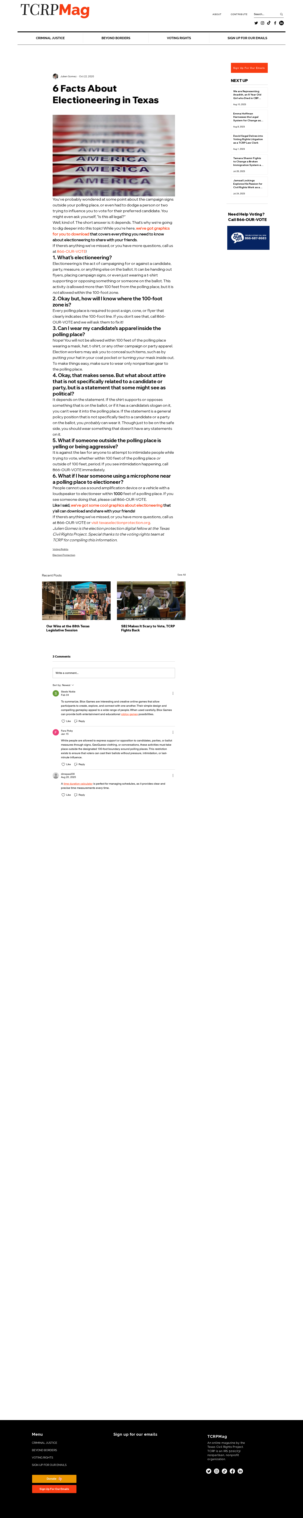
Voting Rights (60, 549)
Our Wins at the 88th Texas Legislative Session (68, 628)
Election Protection (64, 555)
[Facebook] (275, 23)
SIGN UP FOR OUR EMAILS (43, 1465)
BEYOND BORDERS (43, 1450)
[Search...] (281, 14)
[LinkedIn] (281, 23)
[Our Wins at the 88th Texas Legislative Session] (76, 600)
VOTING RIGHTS (42, 1457)
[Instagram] (262, 23)
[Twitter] (256, 23)
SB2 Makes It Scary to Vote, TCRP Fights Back (148, 628)
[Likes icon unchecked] (63, 721)
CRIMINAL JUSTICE (43, 1442)
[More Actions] (173, 693)
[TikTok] (269, 23)
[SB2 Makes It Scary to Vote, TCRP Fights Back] (151, 600)
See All (181, 574)
